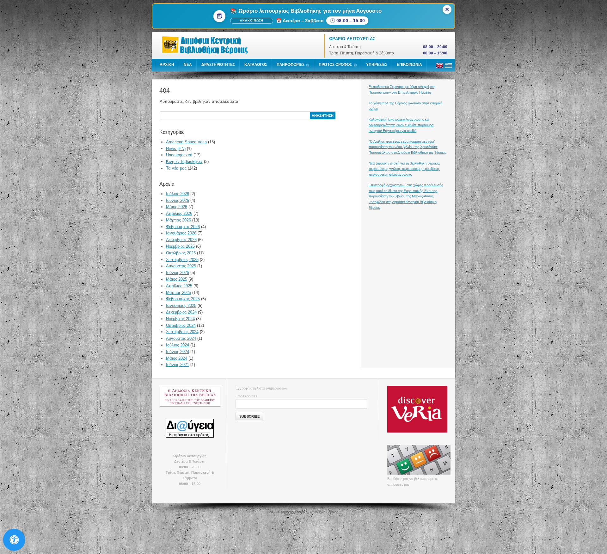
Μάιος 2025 (176, 279)
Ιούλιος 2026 (177, 193)
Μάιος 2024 (176, 358)
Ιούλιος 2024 (177, 345)
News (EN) (176, 148)
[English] (440, 68)
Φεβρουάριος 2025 (183, 298)
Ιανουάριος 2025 (181, 305)
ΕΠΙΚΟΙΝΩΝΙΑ (409, 64)
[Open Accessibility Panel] (14, 540)
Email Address (246, 396)
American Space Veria (186, 142)
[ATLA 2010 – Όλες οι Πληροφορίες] (190, 396)
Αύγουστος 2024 (181, 338)
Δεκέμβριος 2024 (181, 312)
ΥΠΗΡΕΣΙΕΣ (376, 64)
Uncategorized (179, 155)
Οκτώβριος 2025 (181, 253)
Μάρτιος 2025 (178, 292)
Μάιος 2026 (176, 206)
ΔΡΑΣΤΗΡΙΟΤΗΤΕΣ (218, 64)
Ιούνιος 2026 (177, 200)
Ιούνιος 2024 (177, 351)
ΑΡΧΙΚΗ (167, 64)
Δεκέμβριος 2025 (181, 239)
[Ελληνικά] (448, 68)
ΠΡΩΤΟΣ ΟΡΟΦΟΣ (335, 64)
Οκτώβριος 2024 (181, 325)
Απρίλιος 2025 (179, 285)
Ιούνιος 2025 (177, 272)
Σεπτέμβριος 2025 (182, 259)
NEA (188, 64)
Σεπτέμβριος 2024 (182, 331)
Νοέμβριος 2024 (180, 318)
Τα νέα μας (176, 168)
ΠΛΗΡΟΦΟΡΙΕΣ (290, 64)
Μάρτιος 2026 (178, 220)
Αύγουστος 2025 (181, 266)
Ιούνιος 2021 (177, 364)
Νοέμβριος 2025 (180, 246)
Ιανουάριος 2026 (181, 233)
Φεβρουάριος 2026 (183, 226)
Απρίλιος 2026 (179, 213)
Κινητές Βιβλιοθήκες (184, 161)
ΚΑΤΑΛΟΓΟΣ (255, 64)
